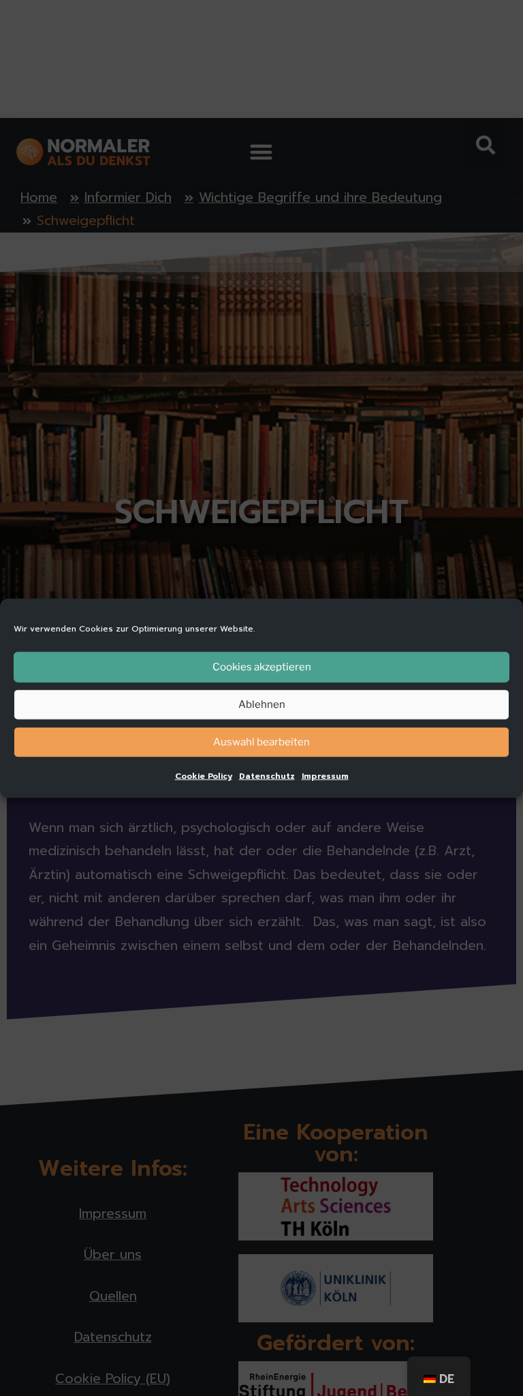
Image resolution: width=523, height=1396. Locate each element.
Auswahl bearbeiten (261, 742)
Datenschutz (267, 775)
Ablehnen (261, 704)
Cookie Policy (203, 775)
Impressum (325, 775)
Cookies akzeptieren (261, 667)
